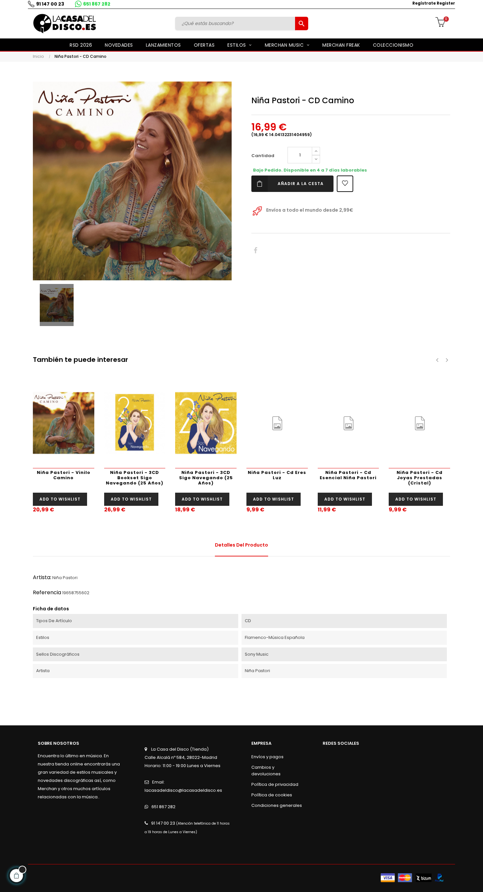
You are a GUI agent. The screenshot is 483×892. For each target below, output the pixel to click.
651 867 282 (96, 4)
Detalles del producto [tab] (241, 545)
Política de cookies (271, 795)
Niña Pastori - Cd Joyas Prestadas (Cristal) (420, 477)
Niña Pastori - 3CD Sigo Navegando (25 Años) (206, 477)
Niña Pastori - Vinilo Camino (63, 475)
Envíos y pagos (267, 757)
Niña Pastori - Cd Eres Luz (277, 475)
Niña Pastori (65, 578)
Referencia (47, 592)
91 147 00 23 (50, 4)
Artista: (42, 577)
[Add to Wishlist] (345, 184)
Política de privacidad (274, 784)
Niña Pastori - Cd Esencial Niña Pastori (348, 475)
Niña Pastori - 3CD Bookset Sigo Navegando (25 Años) (134, 477)
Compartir (255, 250)
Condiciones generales (276, 805)
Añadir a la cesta (301, 183)
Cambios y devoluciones (266, 770)
